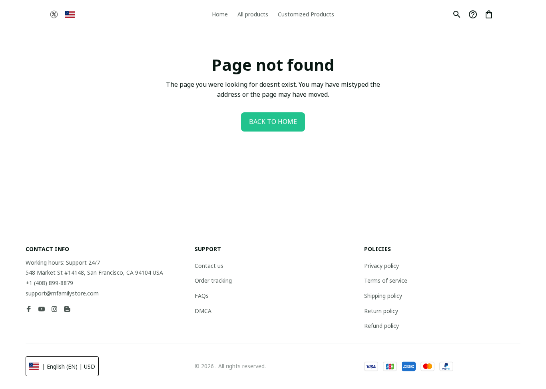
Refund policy (381, 325)
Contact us (209, 265)
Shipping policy (383, 295)
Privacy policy (381, 265)
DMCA (203, 311)
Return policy (381, 311)
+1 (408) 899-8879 (49, 283)
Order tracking (213, 280)
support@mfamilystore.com (62, 293)
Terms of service (385, 280)
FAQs (202, 295)
